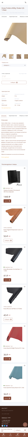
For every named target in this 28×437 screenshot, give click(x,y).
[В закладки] (24, 168)
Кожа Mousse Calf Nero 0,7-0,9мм (13, 308)
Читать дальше (5, 157)
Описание (4, 16)
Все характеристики (6, 108)
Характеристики (13, 16)
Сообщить (7, 240)
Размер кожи (5, 62)
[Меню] (2, 2)
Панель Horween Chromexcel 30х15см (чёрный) (12, 191)
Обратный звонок (6, 422)
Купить (6, 201)
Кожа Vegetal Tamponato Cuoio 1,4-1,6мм (13, 230)
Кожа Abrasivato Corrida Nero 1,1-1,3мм (13, 270)
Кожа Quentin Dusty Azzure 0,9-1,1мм (14, 387)
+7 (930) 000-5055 (6, 420)
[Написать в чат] (25, 425)
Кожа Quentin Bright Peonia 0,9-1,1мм (14, 348)
